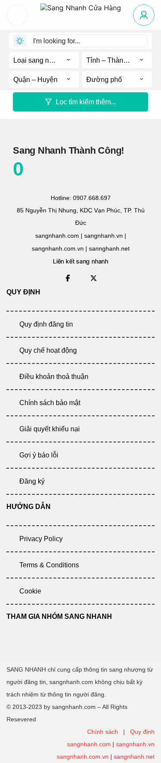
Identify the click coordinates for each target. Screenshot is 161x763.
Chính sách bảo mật (49, 402)
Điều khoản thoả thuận (53, 376)
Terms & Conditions (49, 565)
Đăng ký (32, 481)
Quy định (142, 731)
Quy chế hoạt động (48, 350)
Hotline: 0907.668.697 (81, 197)
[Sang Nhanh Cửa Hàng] (80, 15)
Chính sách (102, 731)
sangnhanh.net (134, 756)
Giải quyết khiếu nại (49, 429)
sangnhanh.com (89, 744)
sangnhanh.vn (135, 744)
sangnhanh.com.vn (83, 756)
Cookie (30, 591)
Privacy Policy (41, 538)
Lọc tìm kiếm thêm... (86, 102)
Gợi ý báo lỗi (38, 455)
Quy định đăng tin (46, 324)
